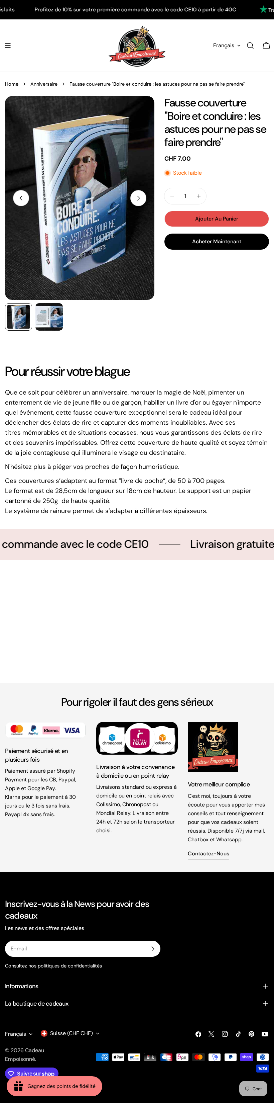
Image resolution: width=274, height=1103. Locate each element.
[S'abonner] (153, 949)
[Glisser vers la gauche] (21, 198)
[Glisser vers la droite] (138, 198)
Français (223, 45)
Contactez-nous (208, 853)
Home (11, 84)
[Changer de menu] (7, 45)
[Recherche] (250, 45)
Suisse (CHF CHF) (71, 1033)
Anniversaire (43, 84)
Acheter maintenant (216, 241)
